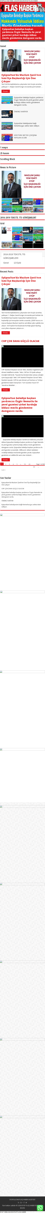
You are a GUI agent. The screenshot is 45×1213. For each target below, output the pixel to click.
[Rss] (19, 1202)
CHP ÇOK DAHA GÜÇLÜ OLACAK (20, 341)
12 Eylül (17, 263)
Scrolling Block (7, 159)
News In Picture (8, 167)
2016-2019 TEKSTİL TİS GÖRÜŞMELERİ (18, 217)
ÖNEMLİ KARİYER (21, 112)
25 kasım (4, 153)
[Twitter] (26, 1202)
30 (34, 467)
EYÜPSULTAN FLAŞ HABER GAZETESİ (22, 1200)
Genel (3, 46)
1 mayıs (4, 147)
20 (29, 464)
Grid (2, 223)
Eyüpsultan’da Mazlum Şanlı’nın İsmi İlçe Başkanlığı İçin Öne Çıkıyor (21, 78)
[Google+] (21, 1202)
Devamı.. (5, 91)
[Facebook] (24, 1202)
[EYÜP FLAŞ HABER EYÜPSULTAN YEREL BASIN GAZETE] (22, 7)
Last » (4, 470)
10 (25, 464)
